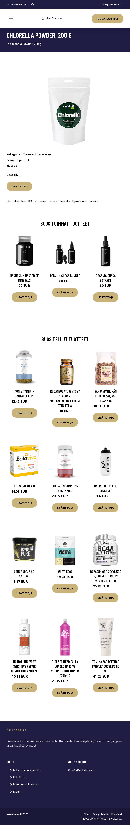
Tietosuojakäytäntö (93, 818)
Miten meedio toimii (25, 784)
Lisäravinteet (43, 154)
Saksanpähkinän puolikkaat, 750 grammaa (106, 396)
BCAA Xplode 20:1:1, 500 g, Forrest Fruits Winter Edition (105, 576)
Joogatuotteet (107, 18)
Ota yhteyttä (101, 814)
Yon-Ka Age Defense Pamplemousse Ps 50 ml (105, 666)
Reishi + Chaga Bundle (65, 275)
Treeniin (28, 154)
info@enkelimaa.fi (112, 4)
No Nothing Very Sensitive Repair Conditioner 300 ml (24, 666)
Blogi (16, 791)
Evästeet (116, 814)
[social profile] (32, 4)
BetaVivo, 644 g (24, 486)
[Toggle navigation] (11, 18)
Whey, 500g (65, 571)
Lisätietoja (19, 186)
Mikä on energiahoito (27, 770)
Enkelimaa (19, 777)
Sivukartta (115, 818)
